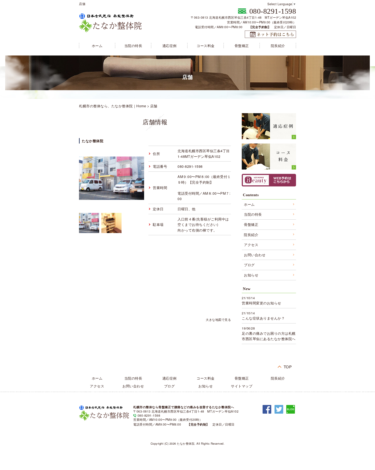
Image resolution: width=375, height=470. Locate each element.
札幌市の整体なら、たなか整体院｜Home (112, 105)
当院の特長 (133, 45)
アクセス (251, 244)
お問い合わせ (254, 254)
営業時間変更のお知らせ (261, 302)
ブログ (249, 264)
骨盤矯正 (242, 45)
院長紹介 (278, 45)
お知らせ (251, 275)
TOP (288, 366)
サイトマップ (241, 386)
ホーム (97, 45)
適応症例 (169, 45)
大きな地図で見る (218, 319)
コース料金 (206, 45)
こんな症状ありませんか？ (263, 318)
